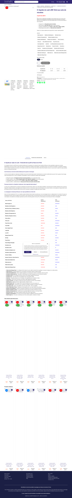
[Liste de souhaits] (57, 1)
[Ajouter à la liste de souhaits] (12, 302)
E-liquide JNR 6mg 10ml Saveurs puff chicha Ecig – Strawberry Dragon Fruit (63, 377)
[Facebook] (37, 82)
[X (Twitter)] (40, 82)
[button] (47, 243)
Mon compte (50, 473)
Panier (49, 474)
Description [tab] (28, 157)
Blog (53, 1)
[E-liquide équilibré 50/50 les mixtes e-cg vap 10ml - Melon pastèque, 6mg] (41, 425)
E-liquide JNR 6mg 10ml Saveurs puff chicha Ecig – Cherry (30, 376)
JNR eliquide (39, 74)
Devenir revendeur (29, 474)
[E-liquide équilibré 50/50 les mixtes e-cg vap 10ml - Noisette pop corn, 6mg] (63, 425)
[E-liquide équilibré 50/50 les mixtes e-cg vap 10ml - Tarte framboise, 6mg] (8, 425)
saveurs (38, 33)
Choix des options (11, 469)
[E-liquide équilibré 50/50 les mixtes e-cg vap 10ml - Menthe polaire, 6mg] (52, 425)
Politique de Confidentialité (53, 477)
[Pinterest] (42, 82)
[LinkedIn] (44, 82)
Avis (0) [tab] (45, 157)
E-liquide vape (61, 78)
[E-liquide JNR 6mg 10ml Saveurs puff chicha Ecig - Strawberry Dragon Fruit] (63, 337)
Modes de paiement (29, 477)
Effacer (42, 59)
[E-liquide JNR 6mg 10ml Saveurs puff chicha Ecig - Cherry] (30, 337)
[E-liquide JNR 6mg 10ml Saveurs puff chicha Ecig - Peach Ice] (8, 337)
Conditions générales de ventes (53, 478)
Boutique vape (55, 78)
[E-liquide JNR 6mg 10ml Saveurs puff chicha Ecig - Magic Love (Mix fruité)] (19, 337)
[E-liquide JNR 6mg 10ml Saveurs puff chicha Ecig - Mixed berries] (52, 337)
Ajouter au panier (45, 62)
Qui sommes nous (29, 473)
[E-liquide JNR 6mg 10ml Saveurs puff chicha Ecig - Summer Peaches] (41, 337)
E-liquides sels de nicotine (47, 78)
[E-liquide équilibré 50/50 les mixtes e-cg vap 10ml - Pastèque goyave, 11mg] (19, 425)
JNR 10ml (54, 79)
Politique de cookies (35, 254)
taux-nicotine (40, 57)
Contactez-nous (51, 479)
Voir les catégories (7, 4)
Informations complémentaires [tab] (37, 157)
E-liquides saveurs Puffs (47, 79)
